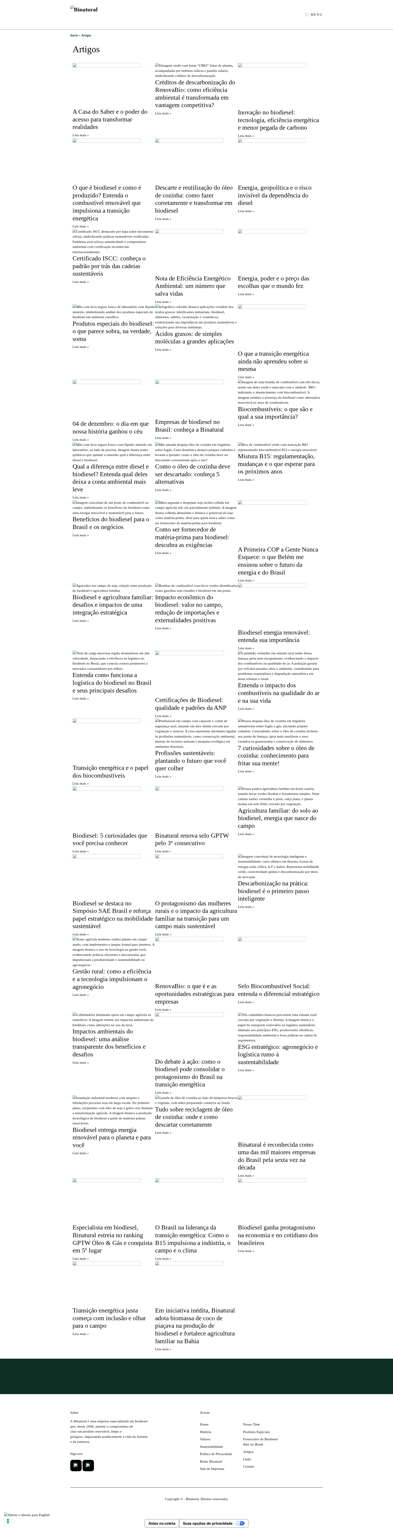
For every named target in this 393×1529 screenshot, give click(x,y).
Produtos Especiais (256, 1432)
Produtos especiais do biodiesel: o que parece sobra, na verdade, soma (113, 331)
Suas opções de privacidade (208, 1523)
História (205, 1432)
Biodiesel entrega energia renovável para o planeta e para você (112, 1137)
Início (74, 35)
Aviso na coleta (162, 1523)
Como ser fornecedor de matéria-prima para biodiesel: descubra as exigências (192, 537)
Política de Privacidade (216, 1454)
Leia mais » (81, 135)
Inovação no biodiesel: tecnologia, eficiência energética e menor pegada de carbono (278, 120)
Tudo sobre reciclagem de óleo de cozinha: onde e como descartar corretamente (194, 1117)
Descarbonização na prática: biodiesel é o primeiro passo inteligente (273, 891)
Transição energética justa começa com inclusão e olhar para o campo (109, 1318)
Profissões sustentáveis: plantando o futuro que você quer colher (190, 760)
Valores (205, 1439)
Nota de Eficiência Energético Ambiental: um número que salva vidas (193, 286)
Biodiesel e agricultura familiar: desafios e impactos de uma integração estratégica (113, 605)
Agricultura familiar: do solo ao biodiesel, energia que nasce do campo (278, 818)
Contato (248, 1466)
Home (204, 1424)
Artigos (248, 1451)
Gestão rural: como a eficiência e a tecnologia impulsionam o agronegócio (112, 979)
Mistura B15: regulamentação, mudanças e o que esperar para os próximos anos (276, 464)
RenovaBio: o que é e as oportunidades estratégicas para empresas (194, 993)
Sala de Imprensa (212, 1469)
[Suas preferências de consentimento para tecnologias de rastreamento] (8, 1521)
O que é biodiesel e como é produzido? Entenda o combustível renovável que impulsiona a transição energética (107, 203)
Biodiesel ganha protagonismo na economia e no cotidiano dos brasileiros (278, 1235)
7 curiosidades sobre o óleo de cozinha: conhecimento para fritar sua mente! (276, 755)
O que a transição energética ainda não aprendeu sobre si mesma (273, 361)
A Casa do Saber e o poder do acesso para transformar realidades (110, 119)
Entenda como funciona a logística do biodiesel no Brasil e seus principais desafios (112, 682)
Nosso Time (251, 1424)
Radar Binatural (211, 1461)
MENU (316, 14)
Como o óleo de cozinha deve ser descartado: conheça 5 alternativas (192, 474)
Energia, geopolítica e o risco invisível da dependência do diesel (275, 195)
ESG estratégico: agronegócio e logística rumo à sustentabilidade (278, 1054)
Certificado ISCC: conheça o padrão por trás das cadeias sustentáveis (109, 266)
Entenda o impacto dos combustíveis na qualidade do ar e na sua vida (279, 693)
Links (247, 1459)
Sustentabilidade (211, 1446)
